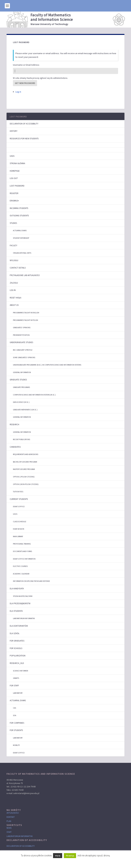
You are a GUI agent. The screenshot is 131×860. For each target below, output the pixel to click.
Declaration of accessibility (21, 846)
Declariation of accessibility (24, 123)
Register (14, 193)
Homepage (15, 171)
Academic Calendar (21, 574)
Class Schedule (19, 521)
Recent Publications (21, 439)
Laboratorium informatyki (24, 618)
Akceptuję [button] (70, 855)
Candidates (15, 447)
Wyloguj (14, 260)
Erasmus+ (14, 200)
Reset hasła (15, 297)
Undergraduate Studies (21, 342)
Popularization (17, 655)
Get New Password (25, 83)
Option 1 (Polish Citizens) (24, 477)
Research (14, 424)
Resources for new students (24, 138)
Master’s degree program (24, 469)
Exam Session (18, 529)
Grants (16, 678)
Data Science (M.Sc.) (21, 402)
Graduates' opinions (21, 327)
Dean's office (19, 753)
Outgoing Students (19, 215)
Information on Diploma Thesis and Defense (31, 581)
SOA (14, 715)
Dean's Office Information (24, 559)
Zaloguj (14, 282)
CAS (14, 708)
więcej (57, 855)
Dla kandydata (17, 588)
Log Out (14, 178)
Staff (9, 832)
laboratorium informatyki (20, 836)
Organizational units (22, 253)
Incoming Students (19, 208)
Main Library (18, 536)
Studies (13, 223)
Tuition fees (18, 492)
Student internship (21, 238)
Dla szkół (14, 633)
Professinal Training (22, 544)
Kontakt (11, 817)
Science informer (20, 671)
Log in (18, 91)
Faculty (13, 245)
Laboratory (18, 693)
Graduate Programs (21, 387)
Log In (13, 290)
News (9, 828)
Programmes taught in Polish (25, 320)
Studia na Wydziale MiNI (22, 596)
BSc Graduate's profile (22, 350)
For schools (16, 648)
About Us (14, 305)
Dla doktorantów (19, 626)
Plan (9, 821)
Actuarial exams (20, 230)
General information (22, 417)
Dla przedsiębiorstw (20, 603)
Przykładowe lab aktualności (25, 275)
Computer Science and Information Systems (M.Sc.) (34, 395)
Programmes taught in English (26, 313)
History (13, 131)
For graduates (17, 640)
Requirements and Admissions (25, 454)
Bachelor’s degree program (25, 462)
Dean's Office (19, 506)
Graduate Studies (18, 379)
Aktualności (13, 812)
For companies (17, 723)
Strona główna (17, 163)
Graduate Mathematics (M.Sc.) (25, 410)
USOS (12, 156)
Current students (19, 499)
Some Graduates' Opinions (24, 357)
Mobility (16, 745)
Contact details (18, 267)
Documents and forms (22, 551)
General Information (22, 372)
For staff (14, 685)
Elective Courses (20, 566)
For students (16, 730)
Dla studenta (16, 611)
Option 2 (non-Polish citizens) (26, 484)
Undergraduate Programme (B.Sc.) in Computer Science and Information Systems (47, 365)
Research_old (17, 663)
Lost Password (18, 116)
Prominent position (21, 335)
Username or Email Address (26, 64)
